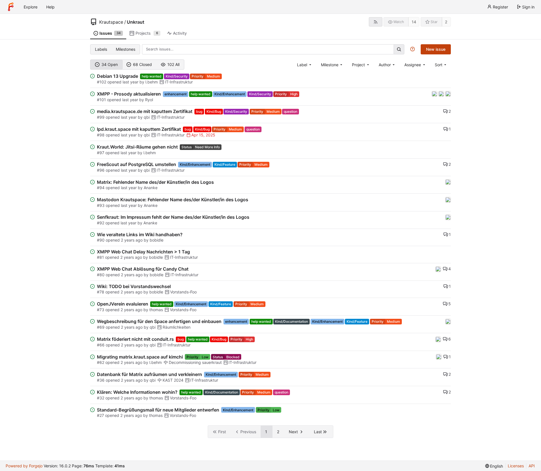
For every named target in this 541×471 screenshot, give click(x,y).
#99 (101, 117)
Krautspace (111, 22)
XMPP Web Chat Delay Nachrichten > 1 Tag (143, 252)
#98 (101, 134)
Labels (101, 49)
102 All (173, 64)
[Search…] (399, 49)
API (532, 465)
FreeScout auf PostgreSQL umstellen (136, 164)
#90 (101, 240)
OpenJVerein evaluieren (122, 304)
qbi (147, 117)
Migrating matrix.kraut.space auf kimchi (140, 357)
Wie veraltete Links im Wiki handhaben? (140, 234)
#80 (101, 274)
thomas (156, 309)
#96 (101, 170)
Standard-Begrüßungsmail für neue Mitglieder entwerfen (158, 410)
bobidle (156, 240)
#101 (101, 99)
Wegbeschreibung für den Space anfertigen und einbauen (159, 321)
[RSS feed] (375, 21)
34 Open (109, 64)
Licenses (516, 465)
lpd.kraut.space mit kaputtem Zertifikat (139, 129)
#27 (100, 415)
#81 (100, 257)
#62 (100, 362)
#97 (100, 152)
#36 (101, 380)
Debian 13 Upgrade (117, 76)
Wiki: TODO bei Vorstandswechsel (134, 286)
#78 (100, 291)
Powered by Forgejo (24, 465)
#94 (101, 187)
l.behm (151, 81)
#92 (100, 222)
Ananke (151, 187)
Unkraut (135, 22)
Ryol (149, 99)
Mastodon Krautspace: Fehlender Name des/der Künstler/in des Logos (172, 199)
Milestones (125, 49)
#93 (101, 205)
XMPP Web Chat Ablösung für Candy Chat (143, 269)
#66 (101, 344)
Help (50, 7)
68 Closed (142, 64)
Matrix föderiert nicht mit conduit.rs (135, 339)
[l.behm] (441, 93)
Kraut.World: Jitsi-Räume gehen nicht (137, 147)
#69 (101, 327)
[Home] (11, 7)
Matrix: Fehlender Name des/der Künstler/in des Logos (155, 182)
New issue (435, 49)
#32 (100, 397)
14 (414, 21)
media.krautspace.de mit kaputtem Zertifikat (144, 111)
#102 (101, 81)
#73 (100, 309)
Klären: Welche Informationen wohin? (137, 392)
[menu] (441, 64)
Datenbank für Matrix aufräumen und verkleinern (149, 374)
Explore (30, 7)
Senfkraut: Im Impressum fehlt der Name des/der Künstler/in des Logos (173, 217)
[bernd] (435, 93)
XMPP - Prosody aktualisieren (129, 94)
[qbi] (448, 93)
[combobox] (304, 64)
